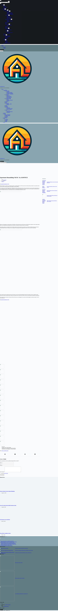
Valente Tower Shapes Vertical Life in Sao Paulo (21, 548)
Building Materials (7, 115)
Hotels (6, 102)
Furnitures (6, 116)
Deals (4, 122)
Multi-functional (9, 96)
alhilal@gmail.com (6, 606)
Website (1, 465)
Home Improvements (9, 108)
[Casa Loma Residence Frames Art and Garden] (44, 187)
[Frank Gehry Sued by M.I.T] (7, 569)
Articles (6, 120)
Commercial (6, 94)
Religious (6, 106)
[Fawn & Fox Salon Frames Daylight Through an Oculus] (7, 503)
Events (6, 121)
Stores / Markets (9, 97)
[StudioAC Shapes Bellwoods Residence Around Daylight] (44, 197)
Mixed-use (8, 95)
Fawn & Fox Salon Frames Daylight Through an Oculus (8, 505)
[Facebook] (0, 161)
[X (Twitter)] (1, 161)
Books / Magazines (7, 114)
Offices (6, 105)
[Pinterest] (25, 454)
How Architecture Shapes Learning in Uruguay (6, 545)
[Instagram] (2, 161)
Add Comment (2, 471)
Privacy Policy (6, 473)
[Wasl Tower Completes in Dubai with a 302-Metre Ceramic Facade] (6, 550)
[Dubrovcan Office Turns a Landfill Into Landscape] (2, 540)
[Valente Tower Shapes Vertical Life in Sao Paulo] (4, 548)
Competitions (5, 117)
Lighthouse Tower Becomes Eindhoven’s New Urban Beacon (23, 552)
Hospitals (6, 101)
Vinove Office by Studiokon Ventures (5, 533)
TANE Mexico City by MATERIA (5, 519)
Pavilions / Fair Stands (10, 93)
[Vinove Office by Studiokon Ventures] (7, 531)
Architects (6, 119)
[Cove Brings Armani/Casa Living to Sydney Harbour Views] (8, 543)
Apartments (8, 107)
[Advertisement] (29, 169)
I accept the (4, 473)
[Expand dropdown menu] (4, 89)
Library (8, 99)
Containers (8, 91)
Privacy (4, 48)
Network (4, 47)
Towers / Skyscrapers (10, 111)
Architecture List (2, 86)
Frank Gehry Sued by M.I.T (19, 562)
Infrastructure (7, 103)
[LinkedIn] (35, 454)
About (4, 46)
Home (2, 45)
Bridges (8, 104)
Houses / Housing (9, 109)
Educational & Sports (8, 98)
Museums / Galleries (9, 92)
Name (1, 462)
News (4, 118)
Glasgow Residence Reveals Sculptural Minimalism (7, 491)
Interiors (3, 181)
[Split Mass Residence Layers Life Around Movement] (44, 184)
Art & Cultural (7, 90)
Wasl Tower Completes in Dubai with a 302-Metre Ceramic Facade (24, 550)
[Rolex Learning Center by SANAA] (7, 585)
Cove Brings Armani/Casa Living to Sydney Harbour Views (8, 544)
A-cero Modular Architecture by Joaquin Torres (21, 593)
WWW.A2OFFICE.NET (5, 450)
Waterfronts (8, 112)
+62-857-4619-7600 (7, 604)
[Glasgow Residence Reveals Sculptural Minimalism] (44, 192)
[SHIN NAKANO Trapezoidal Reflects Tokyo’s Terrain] (44, 203)
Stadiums (8, 100)
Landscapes (8, 110)
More (2, 89)
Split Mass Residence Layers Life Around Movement (7, 542)
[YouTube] (3, 161)
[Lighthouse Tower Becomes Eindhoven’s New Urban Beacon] (7, 553)
